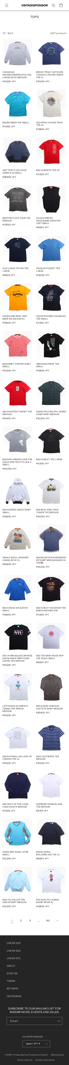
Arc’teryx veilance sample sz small (15, 171)
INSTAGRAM (14, 996)
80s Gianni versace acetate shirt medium (49, 707)
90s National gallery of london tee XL (17, 757)
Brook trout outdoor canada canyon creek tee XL (49, 75)
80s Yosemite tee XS (47, 170)
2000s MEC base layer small (15, 853)
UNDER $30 (14, 943)
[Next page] (57, 920)
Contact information (45, 1060)
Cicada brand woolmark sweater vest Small (48, 220)
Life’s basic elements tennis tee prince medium (15, 708)
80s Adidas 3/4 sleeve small (15, 609)
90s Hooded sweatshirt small (17, 511)
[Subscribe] (58, 1021)
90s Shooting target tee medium (17, 412)
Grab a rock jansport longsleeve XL (16, 558)
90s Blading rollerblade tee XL (48, 853)
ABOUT (11, 965)
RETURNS (12, 988)
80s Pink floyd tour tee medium (16, 219)
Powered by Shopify (38, 1055)
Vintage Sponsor (21, 1055)
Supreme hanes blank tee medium (49, 805)
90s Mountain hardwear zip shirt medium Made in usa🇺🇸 (51, 560)
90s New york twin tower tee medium (47, 511)
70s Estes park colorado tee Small (51, 317)
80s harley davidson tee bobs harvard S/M (51, 609)
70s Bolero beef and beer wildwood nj (15, 317)
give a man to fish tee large (16, 269)
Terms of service (24, 1060)
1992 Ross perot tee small (47, 365)
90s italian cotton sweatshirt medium (14, 901)
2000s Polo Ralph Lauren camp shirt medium (51, 412)
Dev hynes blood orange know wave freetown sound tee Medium (17, 658)
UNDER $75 (13, 958)
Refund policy (57, 1055)
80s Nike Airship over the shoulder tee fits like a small (17, 462)
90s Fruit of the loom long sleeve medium (15, 805)
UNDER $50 (14, 950)
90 (48, 920)
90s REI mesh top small (16, 122)
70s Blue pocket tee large (48, 269)
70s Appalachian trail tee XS (49, 123)
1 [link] (12, 920)
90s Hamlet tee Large (49, 459)
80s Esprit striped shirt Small (17, 365)
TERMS (11, 980)
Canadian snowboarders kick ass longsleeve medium (17, 75)
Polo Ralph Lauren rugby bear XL (47, 901)
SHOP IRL (12, 973)
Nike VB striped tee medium (47, 757)
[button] (6, 5)
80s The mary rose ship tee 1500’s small (49, 657)
